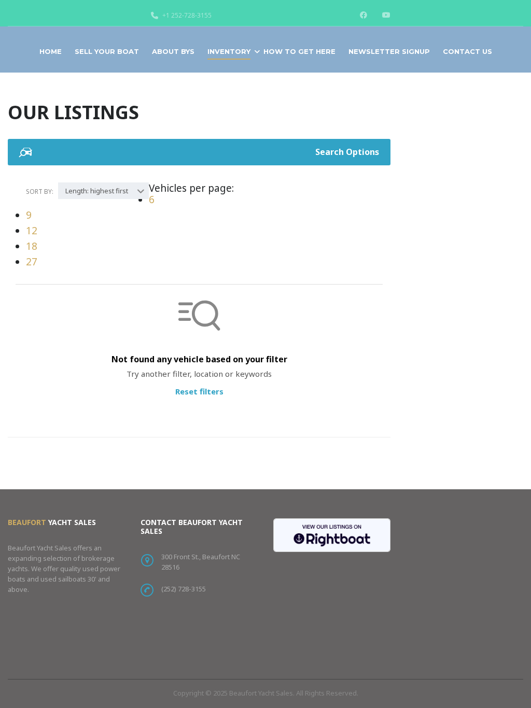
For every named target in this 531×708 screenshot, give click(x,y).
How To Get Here (299, 51)
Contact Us (467, 51)
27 (31, 261)
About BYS (173, 51)
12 (31, 230)
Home (50, 51)
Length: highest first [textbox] (96, 190)
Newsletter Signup (389, 51)
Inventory (228, 51)
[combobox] (103, 190)
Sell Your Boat (107, 51)
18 (31, 246)
